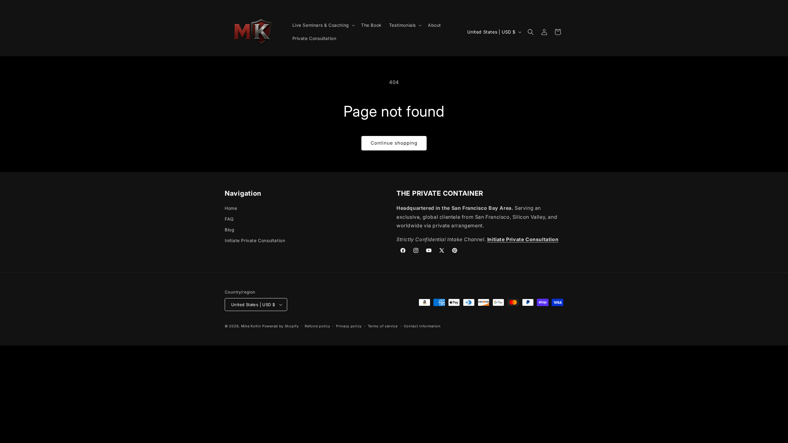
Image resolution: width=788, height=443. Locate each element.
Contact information (422, 326)
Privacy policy (349, 326)
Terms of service (383, 326)
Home (231, 208)
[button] (323, 25)
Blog (229, 229)
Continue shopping (394, 143)
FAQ (229, 219)
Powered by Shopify (280, 326)
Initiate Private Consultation (255, 240)
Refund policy (317, 326)
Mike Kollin (251, 326)
